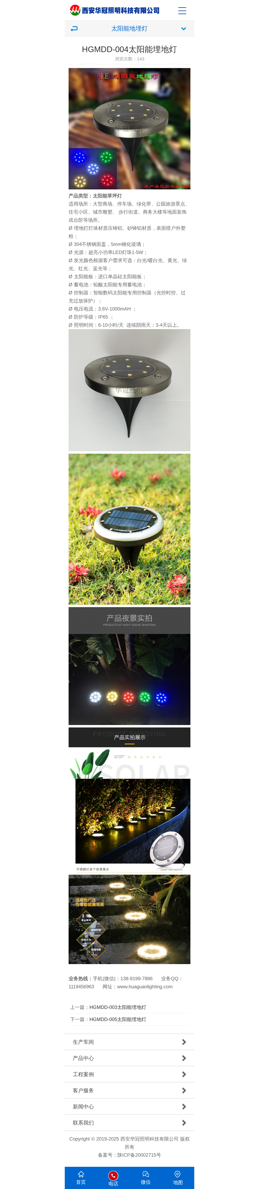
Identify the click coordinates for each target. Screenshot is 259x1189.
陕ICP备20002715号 (139, 1155)
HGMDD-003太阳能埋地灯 (117, 1007)
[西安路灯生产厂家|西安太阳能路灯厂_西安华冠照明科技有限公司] (131, 8)
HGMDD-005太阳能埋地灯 (117, 1019)
